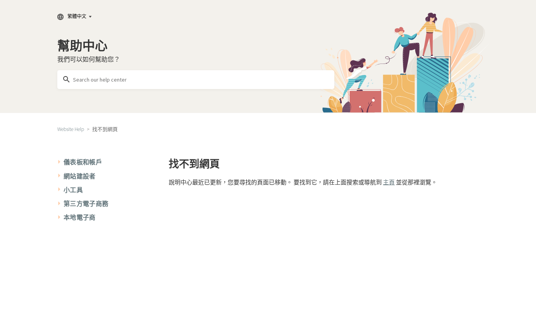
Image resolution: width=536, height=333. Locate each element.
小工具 (73, 190)
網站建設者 (80, 176)
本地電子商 (80, 217)
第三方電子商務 (86, 203)
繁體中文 (77, 16)
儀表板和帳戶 (83, 162)
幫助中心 (82, 46)
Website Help (70, 129)
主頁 (389, 182)
